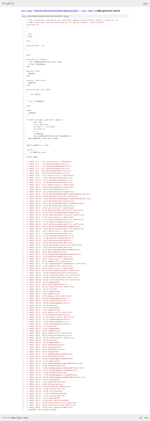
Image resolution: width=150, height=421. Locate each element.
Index (90, 10)
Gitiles (13, 417)
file (66, 16)
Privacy (19, 417)
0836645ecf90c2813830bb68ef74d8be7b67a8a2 (56, 10)
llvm (23, 10)
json (146, 417)
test (84, 10)
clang (29, 10)
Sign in (145, 3)
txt (140, 417)
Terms (25, 417)
